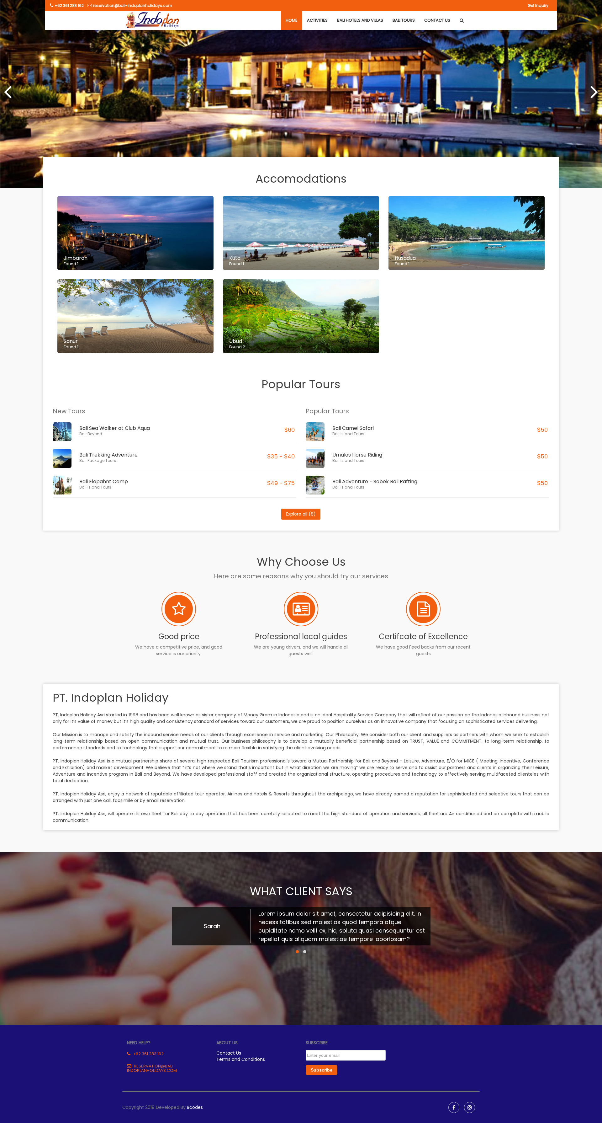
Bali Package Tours (97, 460)
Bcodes (195, 1107)
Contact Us (437, 20)
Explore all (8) (301, 514)
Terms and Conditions (240, 1059)
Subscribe (321, 1069)
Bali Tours (404, 20)
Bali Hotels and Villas (360, 20)
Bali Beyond (90, 433)
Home (292, 20)
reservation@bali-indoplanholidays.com (132, 5)
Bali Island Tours (95, 487)
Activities (317, 20)
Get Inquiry (538, 5)
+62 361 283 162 (69, 5)
